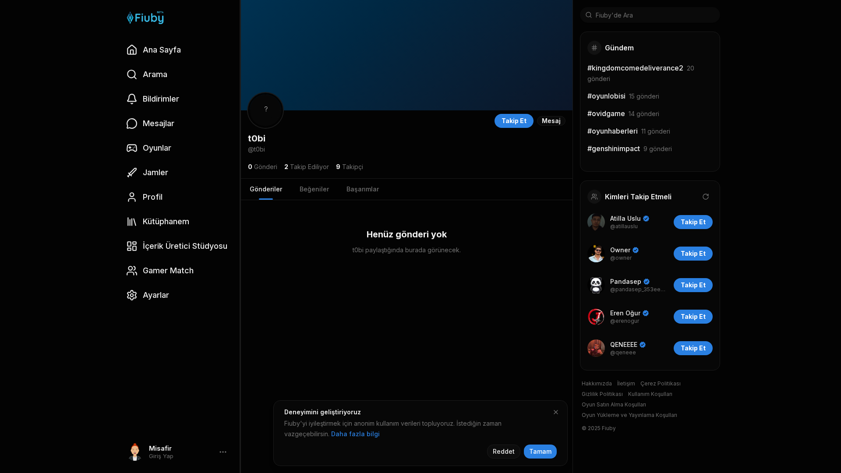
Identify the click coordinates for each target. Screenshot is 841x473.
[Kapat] (556, 412)
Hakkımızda (597, 383)
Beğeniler (314, 189)
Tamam (540, 451)
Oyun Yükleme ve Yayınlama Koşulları (629, 415)
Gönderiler (266, 189)
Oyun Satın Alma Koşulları (614, 404)
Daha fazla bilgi (355, 434)
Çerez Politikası (660, 383)
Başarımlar (362, 189)
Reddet (504, 451)
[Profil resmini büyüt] (265, 110)
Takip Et (514, 120)
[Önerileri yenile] (706, 197)
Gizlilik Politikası (602, 394)
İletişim (626, 383)
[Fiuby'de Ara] (588, 14)
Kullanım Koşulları (650, 394)
